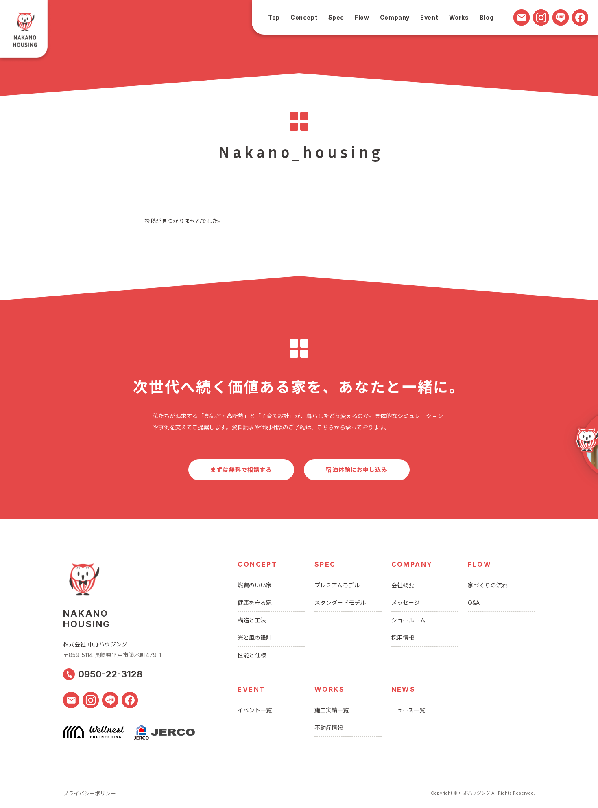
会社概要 (402, 585)
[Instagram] (541, 17)
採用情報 (402, 637)
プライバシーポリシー (89, 793)
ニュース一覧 (408, 710)
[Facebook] (580, 17)
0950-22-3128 (110, 674)
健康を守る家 (255, 602)
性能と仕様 (252, 655)
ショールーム (408, 620)
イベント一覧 (255, 710)
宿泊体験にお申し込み (356, 469)
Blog (486, 17)
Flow (362, 17)
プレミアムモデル (337, 585)
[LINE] (560, 17)
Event (429, 17)
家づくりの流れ (488, 585)
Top (274, 17)
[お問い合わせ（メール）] (521, 17)
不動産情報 (328, 727)
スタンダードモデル (340, 602)
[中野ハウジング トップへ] (25, 31)
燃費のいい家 (255, 585)
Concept (303, 17)
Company (395, 17)
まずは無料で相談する (241, 469)
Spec (336, 17)
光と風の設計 (255, 637)
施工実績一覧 (331, 710)
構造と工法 (252, 620)
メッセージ (405, 602)
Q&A (474, 602)
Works (459, 17)
